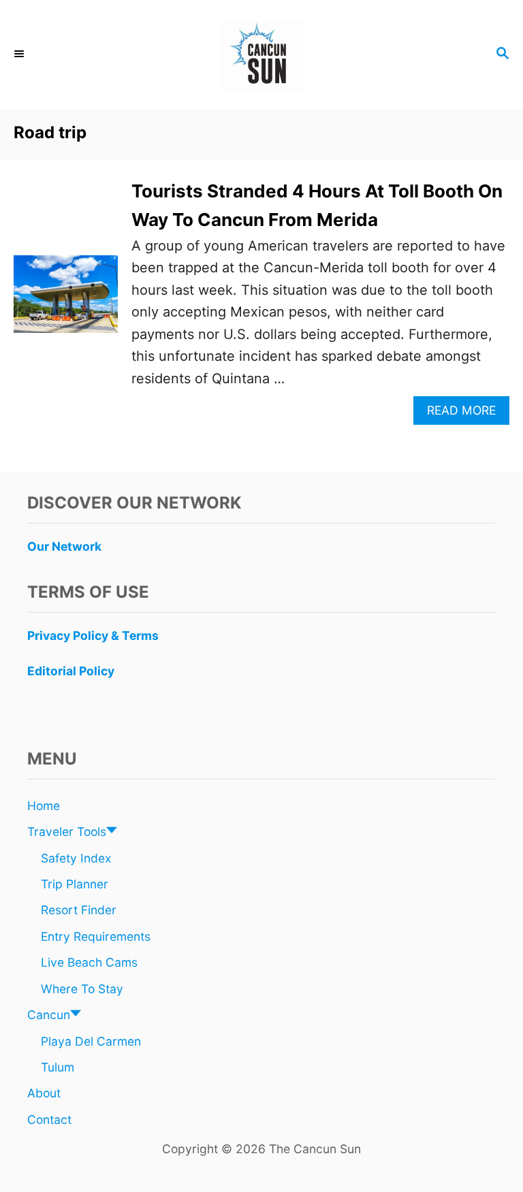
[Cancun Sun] (261, 54)
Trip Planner (74, 884)
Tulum (57, 1067)
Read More (467, 413)
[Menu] (20, 54)
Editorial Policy (70, 671)
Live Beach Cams (89, 962)
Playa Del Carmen (91, 1041)
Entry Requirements (95, 936)
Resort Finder (78, 910)
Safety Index (76, 858)
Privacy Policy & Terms (93, 635)
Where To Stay (82, 989)
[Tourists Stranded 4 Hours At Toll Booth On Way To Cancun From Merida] (66, 301)
